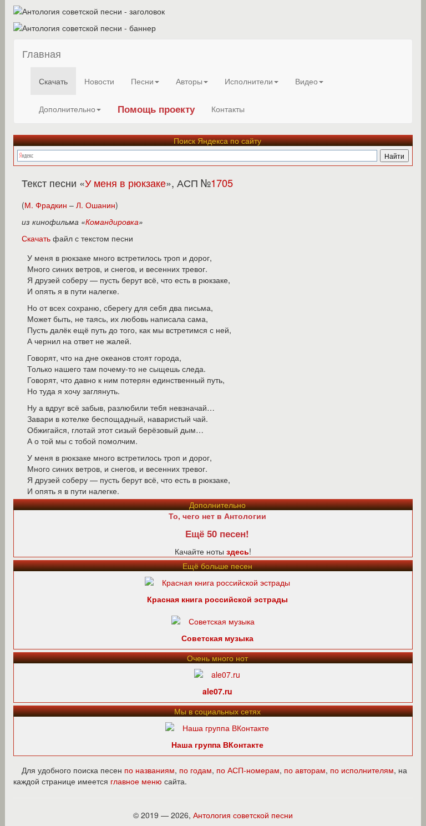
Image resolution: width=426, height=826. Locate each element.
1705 (222, 182)
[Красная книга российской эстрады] (217, 581)
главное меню (136, 781)
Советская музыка (217, 637)
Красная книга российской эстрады (217, 599)
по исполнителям (362, 769)
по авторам (305, 769)
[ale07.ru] (217, 673)
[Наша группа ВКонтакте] (217, 726)
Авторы (189, 81)
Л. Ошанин (95, 204)
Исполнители (249, 81)
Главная (41, 53)
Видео (306, 81)
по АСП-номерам (248, 769)
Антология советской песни (243, 814)
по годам (195, 769)
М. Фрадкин (45, 204)
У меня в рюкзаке (125, 182)
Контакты (228, 108)
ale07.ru (217, 691)
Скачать (53, 81)
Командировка (112, 221)
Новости (99, 81)
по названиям (149, 769)
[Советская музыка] (213, 620)
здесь (237, 551)
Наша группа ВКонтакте (217, 744)
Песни (142, 81)
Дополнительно (67, 108)
